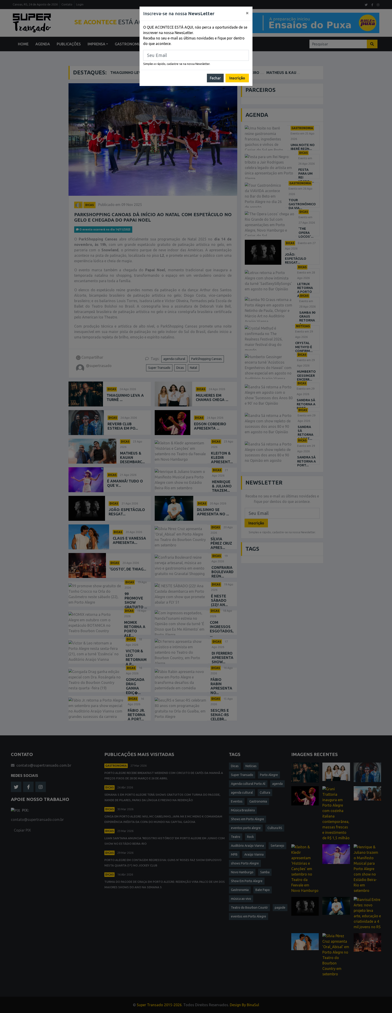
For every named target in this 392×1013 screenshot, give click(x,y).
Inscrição (237, 78)
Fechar (215, 78)
